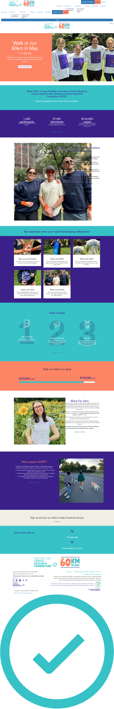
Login (57, 20)
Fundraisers (67, 6)
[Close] (113, 23)
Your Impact (59, 6)
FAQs (23, 18)
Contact (69, 571)
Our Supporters (15, 15)
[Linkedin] (26, 580)
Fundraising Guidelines (92, 574)
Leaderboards (14, 16)
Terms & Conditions (27, 593)
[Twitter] (16, 580)
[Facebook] (13, 580)
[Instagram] (23, 580)
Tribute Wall (95, 6)
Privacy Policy (95, 571)
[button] (57, 519)
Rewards (87, 6)
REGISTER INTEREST (87, 2)
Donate (97, 2)
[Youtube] (20, 580)
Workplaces (103, 6)
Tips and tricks (25, 15)
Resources (24, 16)
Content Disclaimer (81, 571)
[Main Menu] (0, 23)
